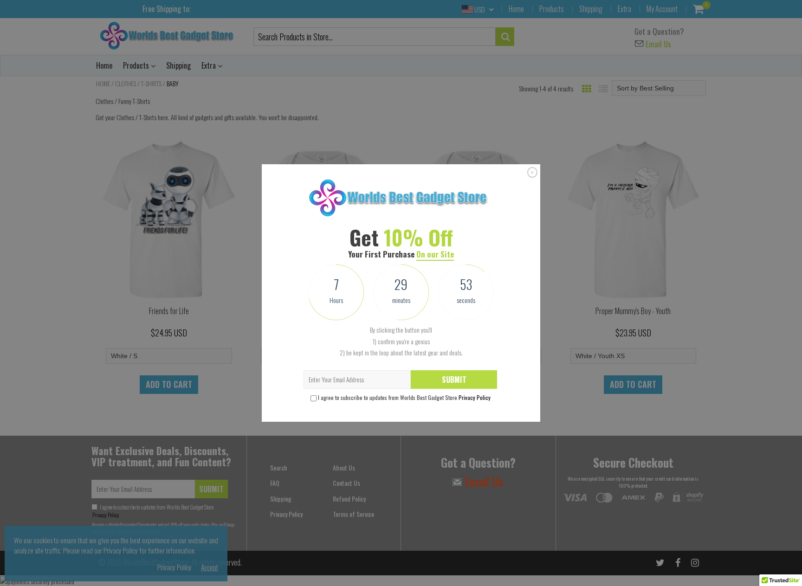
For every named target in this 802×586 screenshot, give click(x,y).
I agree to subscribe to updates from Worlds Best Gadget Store (404, 397)
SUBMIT (454, 379)
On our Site (435, 254)
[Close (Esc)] (532, 172)
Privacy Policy (475, 397)
